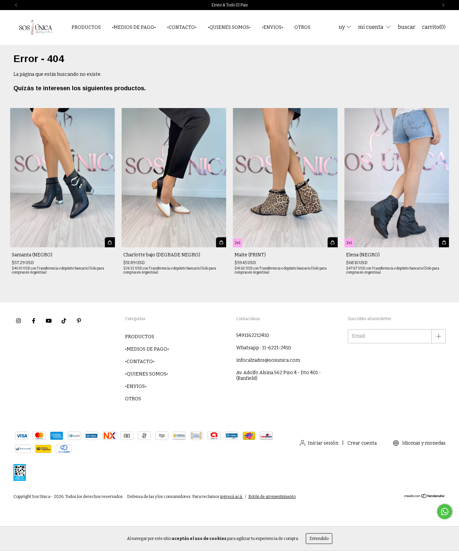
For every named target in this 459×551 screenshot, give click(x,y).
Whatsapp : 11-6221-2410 (263, 348)
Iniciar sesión (323, 443)
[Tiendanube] (425, 497)
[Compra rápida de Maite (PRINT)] (333, 242)
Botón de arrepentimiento (272, 496)
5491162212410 (252, 335)
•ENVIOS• (272, 27)
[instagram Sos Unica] (18, 321)
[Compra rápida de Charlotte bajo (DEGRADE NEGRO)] (221, 242)
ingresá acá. (231, 496)
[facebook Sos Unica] (34, 321)
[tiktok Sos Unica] (64, 321)
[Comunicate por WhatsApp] (444, 511)
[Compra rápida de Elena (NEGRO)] (444, 242)
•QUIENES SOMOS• (229, 27)
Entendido (319, 538)
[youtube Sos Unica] (49, 321)
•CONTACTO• (182, 27)
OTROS (302, 27)
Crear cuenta (362, 443)
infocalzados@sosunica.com (268, 360)
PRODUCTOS (86, 27)
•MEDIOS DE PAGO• (134, 27)
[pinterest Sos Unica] (79, 321)
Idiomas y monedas (423, 443)
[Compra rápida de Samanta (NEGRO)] (110, 242)
